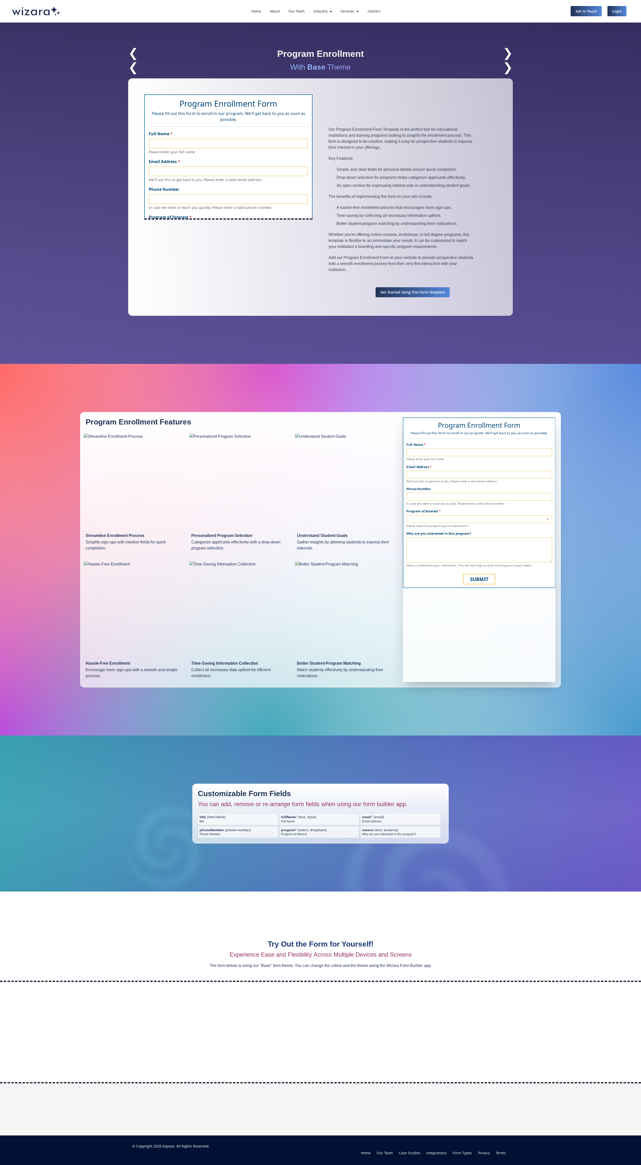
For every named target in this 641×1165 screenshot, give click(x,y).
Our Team (296, 11)
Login (617, 11)
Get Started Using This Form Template (412, 292)
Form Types (462, 1152)
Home (256, 11)
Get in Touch (586, 11)
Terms (501, 1152)
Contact (374, 11)
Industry (320, 11)
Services (347, 11)
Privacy (484, 1152)
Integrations (436, 1152)
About (275, 11)
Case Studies (409, 1152)
